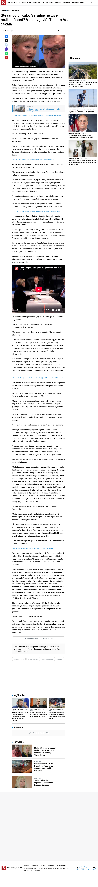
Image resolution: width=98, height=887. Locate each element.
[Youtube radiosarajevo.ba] (94, 868)
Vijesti (24, 2)
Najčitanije (19, 695)
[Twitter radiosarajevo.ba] (83, 868)
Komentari (19, 727)
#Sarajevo (59, 659)
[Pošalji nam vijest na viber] (88, 868)
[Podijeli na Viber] (6, 49)
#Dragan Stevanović (19, 659)
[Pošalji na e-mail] (6, 45)
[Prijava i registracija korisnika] (94, 2)
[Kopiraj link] (6, 57)
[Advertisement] (38, 676)
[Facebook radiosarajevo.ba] (78, 868)
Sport (51, 2)
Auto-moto (58, 2)
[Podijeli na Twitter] (6, 40)
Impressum (35, 865)
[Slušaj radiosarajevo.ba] (96, 2)
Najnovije (75, 58)
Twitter (30, 649)
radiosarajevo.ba (40, 868)
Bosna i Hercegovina (13, 10)
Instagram (47, 649)
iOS (56, 646)
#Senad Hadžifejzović (47, 659)
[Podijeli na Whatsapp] (6, 53)
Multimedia (66, 2)
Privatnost (51, 865)
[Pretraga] (92, 2)
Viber (21, 651)
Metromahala (37, 2)
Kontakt (43, 865)
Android (51, 646)
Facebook (38, 649)
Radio (82, 2)
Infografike (75, 2)
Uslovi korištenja (61, 865)
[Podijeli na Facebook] (6, 36)
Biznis (29, 2)
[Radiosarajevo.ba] (12, 868)
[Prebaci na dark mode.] (90, 2)
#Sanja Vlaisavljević (33, 659)
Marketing (26, 865)
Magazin (45, 2)
